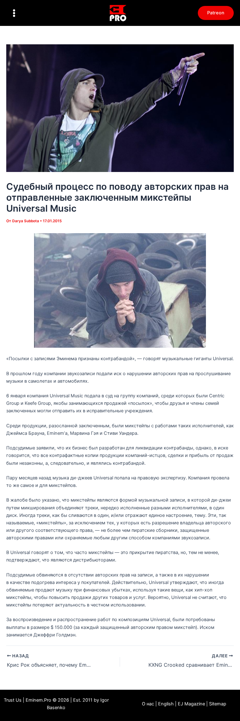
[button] (216, 13)
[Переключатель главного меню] (14, 13)
